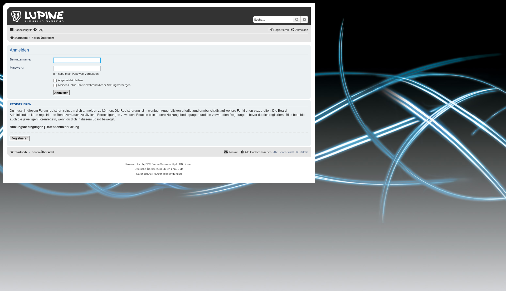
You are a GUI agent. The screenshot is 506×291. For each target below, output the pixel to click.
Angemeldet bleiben (70, 80)
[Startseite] (37, 16)
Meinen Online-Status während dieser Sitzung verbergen (93, 85)
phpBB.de (177, 168)
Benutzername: (20, 59)
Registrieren (19, 138)
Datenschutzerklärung (62, 127)
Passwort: (17, 67)
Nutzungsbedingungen (26, 127)
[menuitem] (38, 30)
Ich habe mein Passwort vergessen (76, 73)
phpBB (145, 164)
